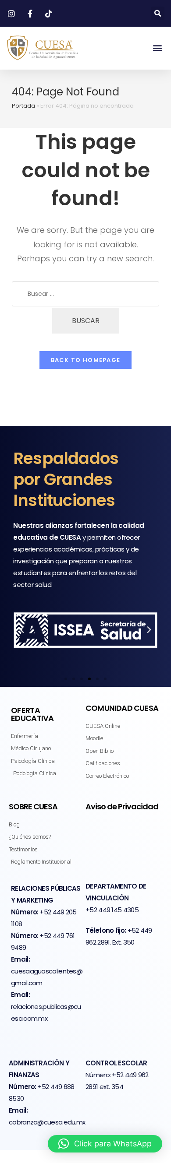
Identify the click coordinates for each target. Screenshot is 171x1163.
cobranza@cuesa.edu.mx (47, 1122)
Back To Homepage (86, 360)
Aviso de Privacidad (122, 806)
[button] (157, 13)
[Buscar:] (85, 293)
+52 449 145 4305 (112, 909)
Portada (23, 106)
